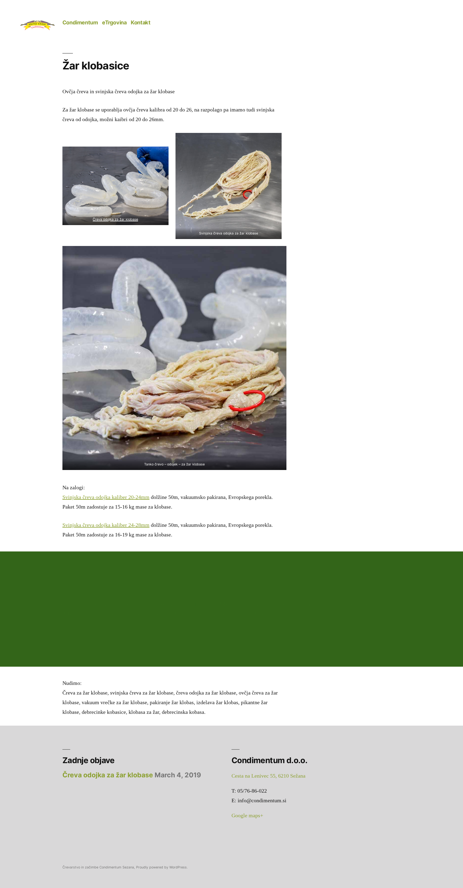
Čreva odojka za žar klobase (115, 219)
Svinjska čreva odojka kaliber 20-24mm (106, 497)
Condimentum (80, 22)
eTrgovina (114, 22)
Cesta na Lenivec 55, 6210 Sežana (268, 776)
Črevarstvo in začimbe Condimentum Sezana (98, 867)
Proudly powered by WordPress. (162, 867)
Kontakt (140, 22)
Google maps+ (247, 815)
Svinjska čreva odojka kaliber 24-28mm (106, 525)
